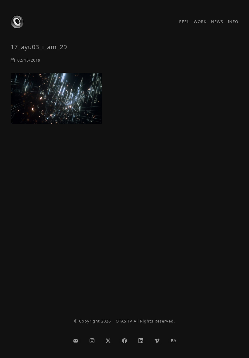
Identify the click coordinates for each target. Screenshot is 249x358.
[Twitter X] (108, 341)
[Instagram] (92, 341)
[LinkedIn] (141, 341)
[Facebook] (124, 341)
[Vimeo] (157, 341)
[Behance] (173, 341)
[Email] (75, 341)
